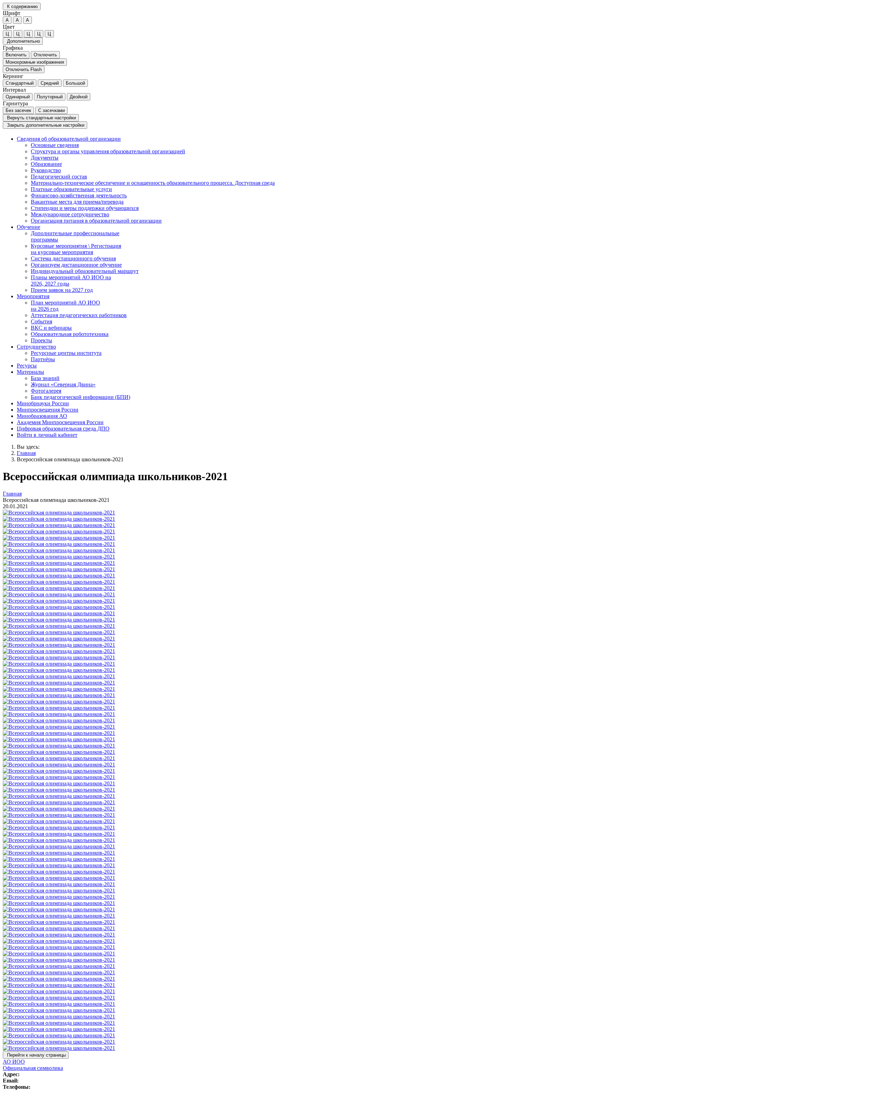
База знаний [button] (45, 378)
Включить (16, 54)
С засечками (51, 110)
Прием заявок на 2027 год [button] (62, 290)
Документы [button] (44, 158)
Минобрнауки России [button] (43, 403)
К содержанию (22, 6)
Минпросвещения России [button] (47, 410)
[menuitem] (455, 180)
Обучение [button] (28, 227)
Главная (26, 453)
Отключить (45, 54)
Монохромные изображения (35, 62)
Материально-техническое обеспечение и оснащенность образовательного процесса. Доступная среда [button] (153, 183)
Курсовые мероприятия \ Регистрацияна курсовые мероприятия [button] (76, 249)
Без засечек (18, 110)
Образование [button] (46, 164)
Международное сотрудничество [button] (70, 214)
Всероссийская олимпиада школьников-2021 (70, 459)
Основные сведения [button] (55, 145)
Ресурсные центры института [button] (66, 353)
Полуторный (50, 96)
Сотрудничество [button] (36, 347)
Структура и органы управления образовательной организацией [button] (108, 151)
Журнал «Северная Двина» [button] (63, 384)
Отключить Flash (24, 69)
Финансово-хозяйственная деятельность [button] (79, 195)
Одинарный (18, 96)
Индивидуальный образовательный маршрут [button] (85, 271)
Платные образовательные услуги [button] (71, 189)
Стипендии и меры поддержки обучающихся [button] (85, 208)
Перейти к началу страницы (36, 1055)
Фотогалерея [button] (46, 391)
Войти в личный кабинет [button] (47, 435)
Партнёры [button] (43, 359)
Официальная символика (33, 1068)
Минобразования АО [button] (42, 416)
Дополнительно (23, 41)
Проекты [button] (41, 340)
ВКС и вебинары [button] (51, 328)
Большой (75, 83)
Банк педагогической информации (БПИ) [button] (80, 397)
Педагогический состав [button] (59, 177)
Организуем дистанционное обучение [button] (76, 265)
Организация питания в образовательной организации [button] (96, 221)
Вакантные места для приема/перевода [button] (77, 202)
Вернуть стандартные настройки (41, 117)
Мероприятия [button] (33, 296)
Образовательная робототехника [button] (69, 334)
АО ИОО (14, 1062)
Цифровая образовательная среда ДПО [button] (63, 429)
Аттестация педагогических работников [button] (79, 315)
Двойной (79, 96)
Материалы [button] (30, 372)
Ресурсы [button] (27, 366)
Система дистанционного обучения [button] (73, 258)
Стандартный (20, 83)
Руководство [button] (46, 170)
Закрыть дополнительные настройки (45, 125)
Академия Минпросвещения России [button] (60, 422)
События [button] (41, 321)
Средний (50, 83)
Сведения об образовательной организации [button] (69, 139)
